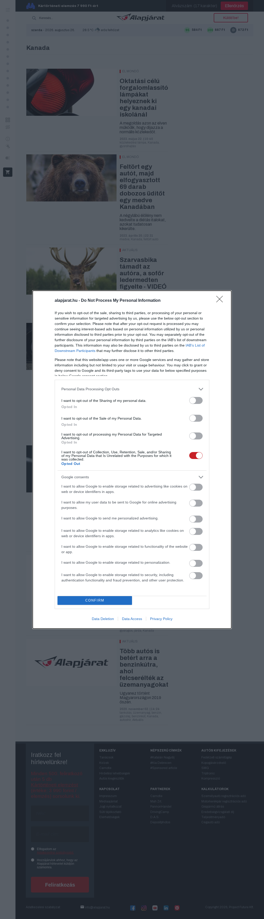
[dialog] (132, 460)
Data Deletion (103, 619)
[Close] (221, 301)
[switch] (196, 400)
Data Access (132, 619)
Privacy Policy (161, 619)
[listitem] (132, 389)
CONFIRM (94, 600)
